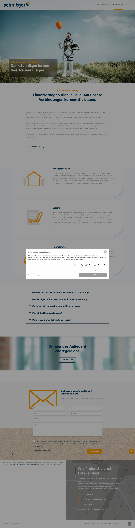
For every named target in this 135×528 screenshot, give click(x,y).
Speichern (85, 275)
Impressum (40, 275)
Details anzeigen (102, 270)
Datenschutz (32, 275)
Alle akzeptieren (99, 275)
